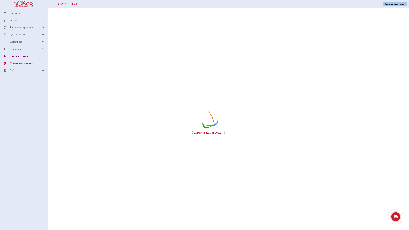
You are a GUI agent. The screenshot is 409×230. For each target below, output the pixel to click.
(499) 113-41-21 (67, 3)
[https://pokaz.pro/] (23, 7)
